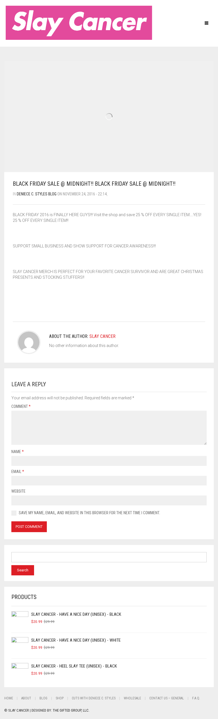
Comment (21, 406)
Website (18, 491)
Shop (60, 698)
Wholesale (132, 698)
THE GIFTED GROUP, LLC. (71, 710)
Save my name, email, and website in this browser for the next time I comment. (89, 513)
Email (17, 471)
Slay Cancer (102, 336)
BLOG (43, 698)
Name (17, 451)
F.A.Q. (196, 698)
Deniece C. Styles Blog (36, 194)
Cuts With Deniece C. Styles (94, 698)
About (26, 698)
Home (8, 698)
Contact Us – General (166, 698)
